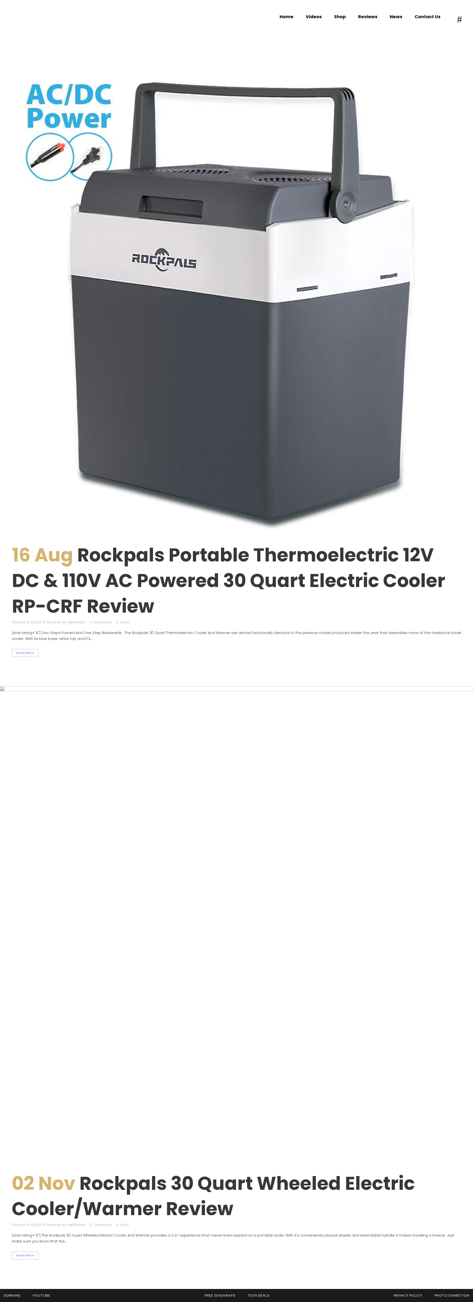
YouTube (42, 1295)
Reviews (53, 622)
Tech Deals (258, 1295)
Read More (25, 653)
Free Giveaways (219, 1295)
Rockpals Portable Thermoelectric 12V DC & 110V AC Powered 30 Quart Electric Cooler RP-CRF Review (228, 580)
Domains (12, 1295)
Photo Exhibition (452, 1295)
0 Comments (101, 622)
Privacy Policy (408, 1295)
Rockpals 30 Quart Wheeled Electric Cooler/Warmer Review (213, 1196)
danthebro (76, 622)
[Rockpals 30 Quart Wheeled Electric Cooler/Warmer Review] (236, 922)
